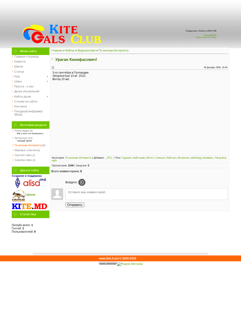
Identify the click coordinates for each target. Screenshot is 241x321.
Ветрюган (183, 157)
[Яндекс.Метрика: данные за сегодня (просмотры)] (130, 264)
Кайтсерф (139, 157)
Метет (149, 157)
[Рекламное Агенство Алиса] (29, 187)
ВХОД (206, 36)
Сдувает (127, 157)
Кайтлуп (171, 157)
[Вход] (81, 182)
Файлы (70, 50)
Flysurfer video (23, 155)
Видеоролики (87, 50)
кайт (54, 160)
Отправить (74, 205)
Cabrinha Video (23, 160)
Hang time (220, 157)
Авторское (21, 138)
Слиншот (160, 157)
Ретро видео (22, 130)
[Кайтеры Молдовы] (29, 208)
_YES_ (109, 157)
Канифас (208, 157)
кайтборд (195, 157)
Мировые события (25, 150)
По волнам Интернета (28, 145)
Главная (206, 35)
